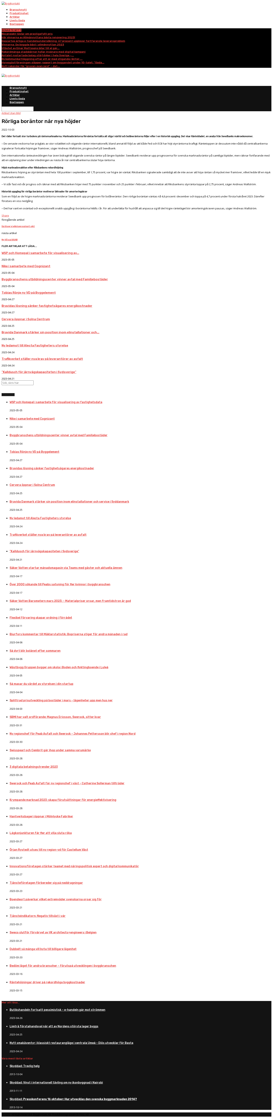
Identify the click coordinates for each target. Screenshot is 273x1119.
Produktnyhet (19, 13)
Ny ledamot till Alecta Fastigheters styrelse (35, 345)
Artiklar (15, 16)
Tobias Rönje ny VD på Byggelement (29, 292)
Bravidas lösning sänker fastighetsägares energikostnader (47, 306)
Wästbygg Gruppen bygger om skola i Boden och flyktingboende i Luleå (59, 667)
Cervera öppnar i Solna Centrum (26, 319)
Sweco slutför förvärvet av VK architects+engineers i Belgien (53, 932)
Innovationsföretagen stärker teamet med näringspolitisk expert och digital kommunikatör (74, 866)
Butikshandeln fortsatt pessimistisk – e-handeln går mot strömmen (57, 1010)
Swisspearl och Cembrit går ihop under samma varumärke (50, 750)
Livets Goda (17, 20)
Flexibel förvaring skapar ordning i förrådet (41, 617)
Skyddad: (73, 1099)
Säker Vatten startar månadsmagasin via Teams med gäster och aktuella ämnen (66, 568)
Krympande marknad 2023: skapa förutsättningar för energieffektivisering (63, 800)
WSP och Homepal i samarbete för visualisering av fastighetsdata (56, 402)
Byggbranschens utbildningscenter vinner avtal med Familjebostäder (55, 279)
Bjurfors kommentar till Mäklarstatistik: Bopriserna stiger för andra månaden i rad (69, 634)
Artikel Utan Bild (11, 113)
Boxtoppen (17, 24)
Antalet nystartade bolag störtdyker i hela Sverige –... (38, 55)
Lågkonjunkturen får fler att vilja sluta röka (41, 833)
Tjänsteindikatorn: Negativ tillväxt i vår (38, 916)
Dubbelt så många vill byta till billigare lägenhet (43, 949)
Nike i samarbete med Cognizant (26, 266)
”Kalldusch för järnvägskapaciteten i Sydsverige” (39, 372)
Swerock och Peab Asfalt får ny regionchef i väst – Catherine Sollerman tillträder (67, 783)
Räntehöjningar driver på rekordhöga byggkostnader (47, 982)
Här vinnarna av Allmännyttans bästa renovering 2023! (38, 37)
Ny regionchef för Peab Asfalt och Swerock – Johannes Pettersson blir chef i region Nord (73, 733)
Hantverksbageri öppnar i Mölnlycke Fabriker (41, 816)
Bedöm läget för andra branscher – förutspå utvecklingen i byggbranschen (63, 965)
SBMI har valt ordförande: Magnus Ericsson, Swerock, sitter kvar (55, 717)
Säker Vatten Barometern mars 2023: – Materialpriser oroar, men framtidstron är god (70, 601)
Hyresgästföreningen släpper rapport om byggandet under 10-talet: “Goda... (53, 62)
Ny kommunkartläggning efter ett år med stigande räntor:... (42, 58)
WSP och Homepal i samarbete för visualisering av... (40, 253)
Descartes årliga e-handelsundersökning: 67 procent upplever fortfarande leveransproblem (63, 40)
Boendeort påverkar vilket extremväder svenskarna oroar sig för (56, 899)
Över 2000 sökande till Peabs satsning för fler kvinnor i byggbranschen (60, 584)
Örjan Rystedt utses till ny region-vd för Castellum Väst (49, 849)
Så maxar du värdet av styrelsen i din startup (41, 684)
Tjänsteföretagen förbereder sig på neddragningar (46, 883)
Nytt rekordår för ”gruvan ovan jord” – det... (31, 66)
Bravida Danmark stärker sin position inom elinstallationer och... (50, 332)
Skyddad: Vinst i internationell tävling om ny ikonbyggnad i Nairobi (56, 1082)
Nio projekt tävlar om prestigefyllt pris (27, 33)
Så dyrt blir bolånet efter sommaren (35, 651)
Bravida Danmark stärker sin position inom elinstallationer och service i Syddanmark (69, 501)
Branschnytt (18, 9)
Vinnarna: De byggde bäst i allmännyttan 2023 (33, 44)
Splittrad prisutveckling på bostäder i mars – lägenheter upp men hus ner (61, 700)
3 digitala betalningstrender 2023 (34, 767)
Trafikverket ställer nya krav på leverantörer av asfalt (42, 359)
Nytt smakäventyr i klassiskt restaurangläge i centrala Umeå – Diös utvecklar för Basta (71, 1043)
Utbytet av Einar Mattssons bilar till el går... (31, 48)
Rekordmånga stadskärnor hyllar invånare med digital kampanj (44, 51)
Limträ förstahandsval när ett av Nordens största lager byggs (54, 1026)
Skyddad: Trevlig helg (25, 1066)
